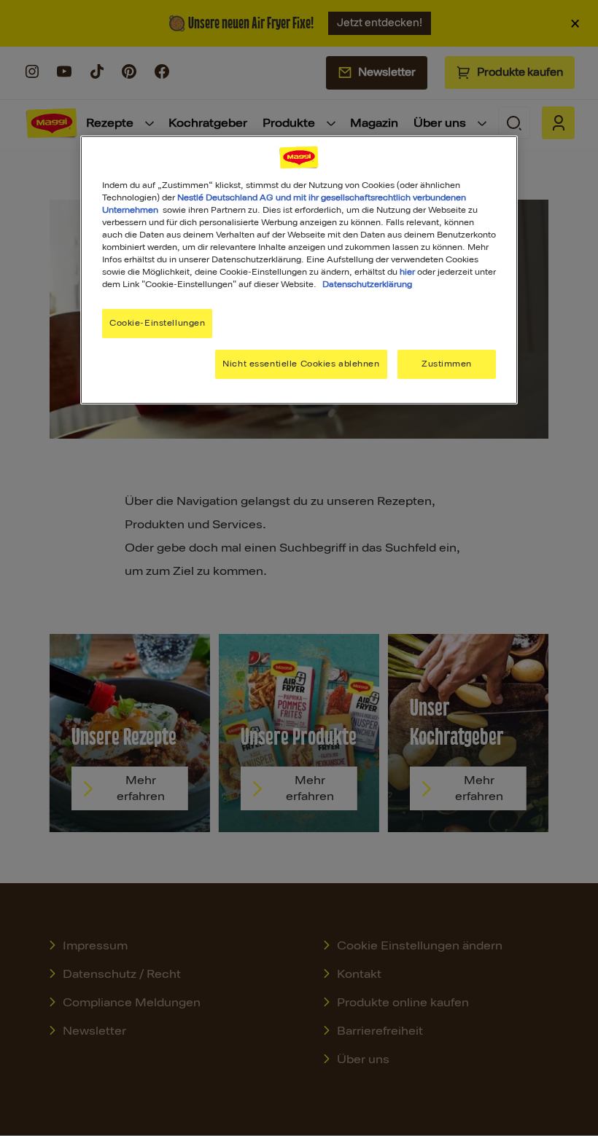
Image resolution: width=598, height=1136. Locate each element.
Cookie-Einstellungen (157, 323)
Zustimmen (447, 364)
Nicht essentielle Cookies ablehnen (300, 364)
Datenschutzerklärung (367, 284)
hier (407, 272)
